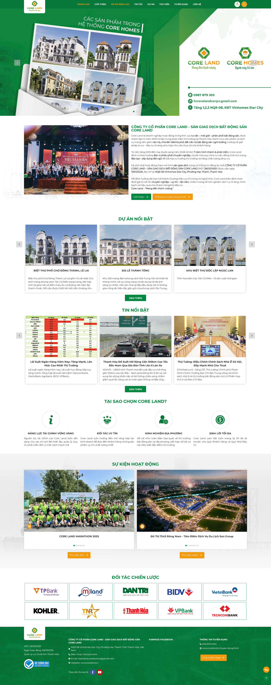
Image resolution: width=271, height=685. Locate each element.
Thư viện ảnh (76, 555)
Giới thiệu (139, 197)
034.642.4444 (90, 654)
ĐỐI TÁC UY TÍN (107, 433)
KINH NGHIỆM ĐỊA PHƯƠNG (163, 433)
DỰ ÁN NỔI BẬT (135, 219)
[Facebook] (93, 672)
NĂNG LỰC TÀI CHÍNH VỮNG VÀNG (51, 433)
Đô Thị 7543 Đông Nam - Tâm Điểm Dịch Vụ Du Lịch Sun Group (192, 536)
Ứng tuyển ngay (211, 657)
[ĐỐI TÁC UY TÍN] (107, 419)
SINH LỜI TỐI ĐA (220, 433)
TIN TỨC (138, 4)
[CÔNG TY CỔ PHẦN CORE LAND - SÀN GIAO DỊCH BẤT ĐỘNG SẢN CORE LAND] (76, 160)
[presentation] (17, 63)
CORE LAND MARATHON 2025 (79, 536)
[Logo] (34, 6)
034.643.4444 (209, 644)
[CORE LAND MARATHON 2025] (79, 501)
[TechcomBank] (180, 611)
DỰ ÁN (150, 4)
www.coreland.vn (89, 662)
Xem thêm (135, 298)
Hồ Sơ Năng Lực (120, 4)
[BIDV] (135, 592)
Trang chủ (83, 4)
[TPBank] (224, 592)
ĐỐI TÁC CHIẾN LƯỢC (135, 577)
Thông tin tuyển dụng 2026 (170, 197)
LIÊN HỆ (197, 4)
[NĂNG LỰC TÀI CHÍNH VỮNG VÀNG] (50, 419)
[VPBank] (135, 611)
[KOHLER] (224, 611)
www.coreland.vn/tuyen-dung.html (220, 648)
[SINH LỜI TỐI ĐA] (220, 419)
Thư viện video (190, 555)
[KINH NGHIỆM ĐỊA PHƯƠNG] (163, 419)
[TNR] (46, 611)
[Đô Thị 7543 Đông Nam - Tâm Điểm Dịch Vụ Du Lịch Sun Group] (192, 501)
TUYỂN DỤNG (181, 4)
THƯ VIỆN (164, 4)
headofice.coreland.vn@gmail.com (96, 658)
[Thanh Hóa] (90, 611)
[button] (134, 111)
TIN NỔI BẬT (135, 310)
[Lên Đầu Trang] (266, 678)
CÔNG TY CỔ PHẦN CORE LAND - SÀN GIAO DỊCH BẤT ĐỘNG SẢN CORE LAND (189, 128)
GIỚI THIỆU (100, 4)
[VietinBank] (180, 592)
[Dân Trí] (90, 592)
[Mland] (46, 592)
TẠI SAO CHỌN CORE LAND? (135, 401)
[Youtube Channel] (100, 672)
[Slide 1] (135, 61)
